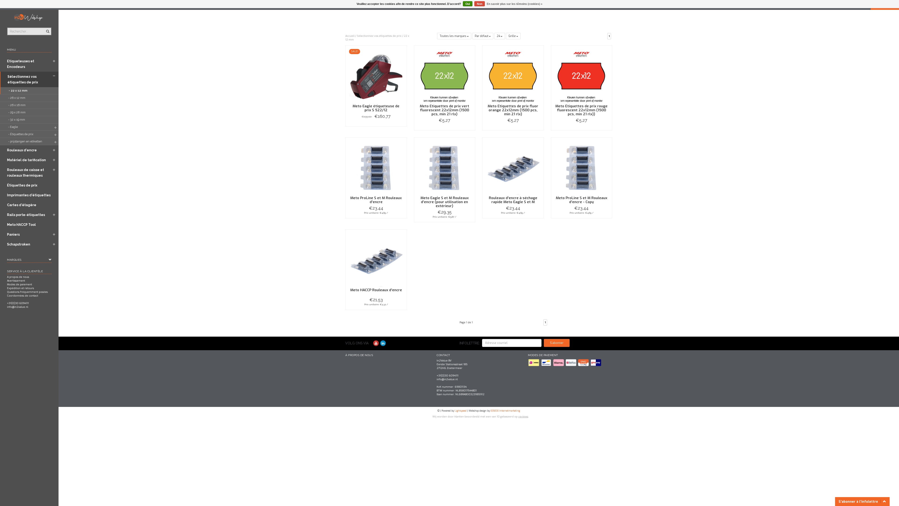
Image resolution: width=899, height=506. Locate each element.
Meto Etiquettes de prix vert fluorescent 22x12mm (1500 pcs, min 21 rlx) (444, 110)
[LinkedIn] (383, 343)
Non (479, 4)
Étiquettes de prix (22, 185)
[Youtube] (376, 343)
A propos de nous (18, 277)
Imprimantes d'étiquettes (29, 195)
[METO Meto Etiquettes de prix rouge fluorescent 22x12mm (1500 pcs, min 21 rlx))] (582, 76)
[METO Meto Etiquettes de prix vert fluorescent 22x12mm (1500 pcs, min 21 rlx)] (445, 76)
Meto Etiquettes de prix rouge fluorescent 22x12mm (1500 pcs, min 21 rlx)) (581, 110)
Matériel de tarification (26, 160)
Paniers (13, 234)
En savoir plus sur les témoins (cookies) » (514, 4)
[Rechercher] (47, 28)
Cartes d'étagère (21, 205)
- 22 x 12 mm (18, 90)
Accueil (349, 36)
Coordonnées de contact (22, 296)
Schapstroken (18, 244)
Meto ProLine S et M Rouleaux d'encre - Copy (581, 200)
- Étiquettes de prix (21, 134)
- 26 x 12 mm (17, 98)
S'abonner (557, 343)
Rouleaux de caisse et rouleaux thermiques (25, 172)
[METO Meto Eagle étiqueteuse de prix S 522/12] (376, 76)
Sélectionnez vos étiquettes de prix (22, 79)
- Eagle (13, 127)
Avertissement (16, 281)
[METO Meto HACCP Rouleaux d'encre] (376, 260)
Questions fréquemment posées (27, 292)
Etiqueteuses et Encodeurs (20, 64)
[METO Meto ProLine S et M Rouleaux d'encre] (376, 168)
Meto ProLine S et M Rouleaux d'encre (376, 200)
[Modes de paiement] (534, 362)
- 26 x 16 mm (17, 105)
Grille (512, 36)
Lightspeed (461, 410)
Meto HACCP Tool (21, 225)
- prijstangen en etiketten (25, 141)
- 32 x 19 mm (17, 119)
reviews (523, 416)
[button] (54, 61)
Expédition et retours (20, 288)
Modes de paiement (19, 284)
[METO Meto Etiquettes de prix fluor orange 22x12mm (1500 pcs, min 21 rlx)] (513, 76)
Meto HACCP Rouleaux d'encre (376, 290)
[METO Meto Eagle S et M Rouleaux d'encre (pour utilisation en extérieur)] (445, 168)
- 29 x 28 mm (17, 112)
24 (499, 36)
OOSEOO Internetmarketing (505, 410)
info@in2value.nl (17, 307)
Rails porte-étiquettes (26, 215)
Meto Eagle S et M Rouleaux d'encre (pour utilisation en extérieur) (444, 202)
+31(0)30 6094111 (18, 303)
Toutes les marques (453, 36)
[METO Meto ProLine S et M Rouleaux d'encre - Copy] (582, 168)
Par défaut (482, 36)
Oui (467, 4)
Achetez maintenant (376, 126)
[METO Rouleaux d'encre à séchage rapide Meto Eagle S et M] (513, 168)
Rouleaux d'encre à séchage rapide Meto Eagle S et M (513, 200)
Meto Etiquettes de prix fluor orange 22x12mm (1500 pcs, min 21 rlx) (513, 110)
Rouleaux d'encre (22, 150)
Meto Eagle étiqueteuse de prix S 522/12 (376, 108)
